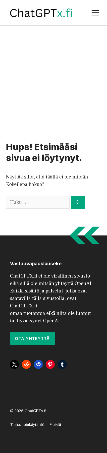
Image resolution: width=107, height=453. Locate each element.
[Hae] (78, 202)
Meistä (55, 424)
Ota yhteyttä (32, 338)
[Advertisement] (53, 81)
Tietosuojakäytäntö (27, 424)
